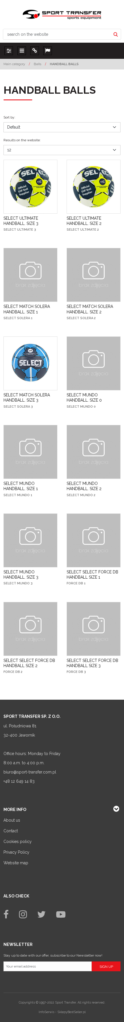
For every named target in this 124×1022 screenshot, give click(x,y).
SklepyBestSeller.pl (71, 1012)
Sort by (9, 117)
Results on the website (22, 140)
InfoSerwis (46, 1012)
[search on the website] (115, 34)
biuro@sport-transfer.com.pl (29, 772)
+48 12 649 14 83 (19, 781)
